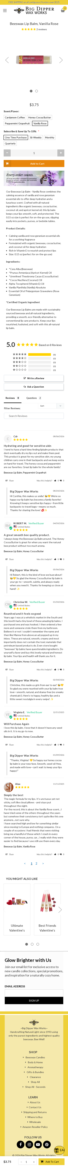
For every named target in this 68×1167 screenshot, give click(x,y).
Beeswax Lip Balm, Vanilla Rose (19, 846)
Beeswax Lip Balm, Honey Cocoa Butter (24, 551)
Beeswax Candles (35, 1057)
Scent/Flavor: (11, 111)
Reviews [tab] (10, 398)
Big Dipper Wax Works (33, 1155)
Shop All (35, 1081)
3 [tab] (37, 944)
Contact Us (35, 1107)
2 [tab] (36, 91)
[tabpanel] (34, 59)
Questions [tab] (31, 398)
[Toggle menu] (5, 10)
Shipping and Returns (35, 1112)
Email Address (15, 986)
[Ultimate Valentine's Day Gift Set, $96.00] (17, 901)
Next (60, 60)
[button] (56, 480)
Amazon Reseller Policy (35, 1126)
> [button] (43, 863)
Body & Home (35, 1062)
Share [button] (11, 480)
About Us (35, 1102)
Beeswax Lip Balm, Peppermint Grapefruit (25, 472)
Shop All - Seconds (35, 1086)
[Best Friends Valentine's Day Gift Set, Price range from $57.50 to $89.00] (47, 901)
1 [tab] (31, 91)
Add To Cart (52, 1161)
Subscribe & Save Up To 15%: (21, 131)
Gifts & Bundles (35, 1072)
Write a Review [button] (35, 378)
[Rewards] (59, 1150)
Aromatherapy (35, 1067)
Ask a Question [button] (35, 386)
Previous (6, 60)
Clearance (35, 1077)
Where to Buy (35, 1117)
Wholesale (35, 1121)
